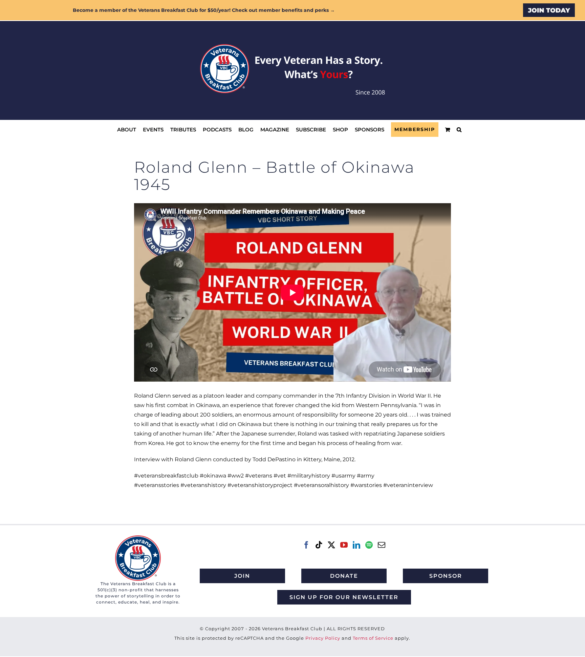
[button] (459, 129)
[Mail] (381, 545)
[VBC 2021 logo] (138, 538)
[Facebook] (306, 545)
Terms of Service (373, 638)
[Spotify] (369, 545)
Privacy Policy (322, 638)
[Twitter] (331, 545)
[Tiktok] (319, 545)
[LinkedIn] (356, 545)
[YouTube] (344, 545)
